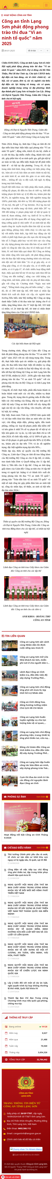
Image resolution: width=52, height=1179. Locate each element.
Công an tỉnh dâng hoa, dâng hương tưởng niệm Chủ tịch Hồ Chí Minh (33, 704)
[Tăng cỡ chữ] (47, 50)
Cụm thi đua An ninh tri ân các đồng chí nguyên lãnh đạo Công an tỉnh (34, 780)
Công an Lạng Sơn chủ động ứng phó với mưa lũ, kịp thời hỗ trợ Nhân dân (35, 689)
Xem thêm (41, 796)
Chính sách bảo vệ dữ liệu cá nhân (23, 1139)
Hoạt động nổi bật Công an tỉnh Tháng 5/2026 (26, 836)
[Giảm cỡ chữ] (41, 50)
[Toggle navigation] (46, 5)
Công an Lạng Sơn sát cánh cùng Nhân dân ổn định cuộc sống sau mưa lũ (34, 644)
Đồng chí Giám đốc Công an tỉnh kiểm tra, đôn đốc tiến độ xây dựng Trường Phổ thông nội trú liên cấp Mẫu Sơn (35, 750)
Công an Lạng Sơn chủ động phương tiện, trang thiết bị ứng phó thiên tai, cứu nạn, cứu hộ (35, 735)
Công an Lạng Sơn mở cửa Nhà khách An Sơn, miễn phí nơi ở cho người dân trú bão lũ (35, 659)
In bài (33, 50)
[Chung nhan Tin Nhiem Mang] (26, 1149)
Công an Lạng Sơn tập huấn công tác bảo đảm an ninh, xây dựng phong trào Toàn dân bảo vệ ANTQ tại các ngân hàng (35, 765)
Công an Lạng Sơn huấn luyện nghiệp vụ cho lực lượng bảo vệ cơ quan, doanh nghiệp (33, 720)
